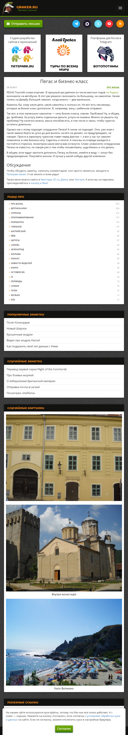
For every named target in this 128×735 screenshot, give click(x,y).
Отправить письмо (25, 24)
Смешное (16, 226)
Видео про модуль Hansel (23, 340)
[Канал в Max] (87, 24)
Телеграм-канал (16, 174)
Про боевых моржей (20, 375)
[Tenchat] (109, 24)
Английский (18, 231)
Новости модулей (21, 263)
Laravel (15, 245)
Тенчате (79, 179)
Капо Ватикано (64, 688)
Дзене (64, 179)
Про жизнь (113, 87)
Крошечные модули (20, 334)
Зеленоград (17, 249)
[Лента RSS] (120, 24)
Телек (14, 290)
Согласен (64, 729)
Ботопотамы (105, 66)
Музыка (15, 295)
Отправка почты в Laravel (23, 387)
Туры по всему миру (64, 68)
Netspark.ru (22, 66)
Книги (14, 267)
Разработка (17, 222)
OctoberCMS (18, 272)
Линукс (15, 258)
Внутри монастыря (64, 594)
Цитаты (15, 240)
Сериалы (16, 213)
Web (13, 235)
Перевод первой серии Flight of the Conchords (37, 369)
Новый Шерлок (17, 328)
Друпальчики (19, 208)
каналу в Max (39, 183)
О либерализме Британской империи (31, 381)
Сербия (15, 286)
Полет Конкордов (18, 322)
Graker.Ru (27, 7)
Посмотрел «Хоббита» (21, 393)
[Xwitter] (98, 24)
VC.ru (56, 179)
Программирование (22, 217)
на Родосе (112, 92)
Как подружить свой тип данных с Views (32, 346)
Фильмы (16, 254)
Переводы (16, 281)
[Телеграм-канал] (76, 24)
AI (12, 276)
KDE (13, 299)
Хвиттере (46, 179)
